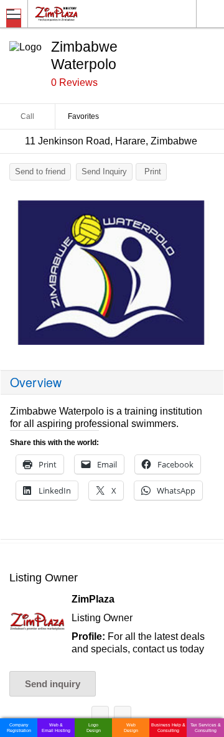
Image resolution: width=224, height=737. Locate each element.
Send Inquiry (104, 171)
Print (152, 171)
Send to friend (40, 171)
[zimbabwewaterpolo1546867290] (112, 272)
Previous (15, 275)
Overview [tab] (36, 382)
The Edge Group (122, 717)
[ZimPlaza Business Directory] (86, 13)
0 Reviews (74, 82)
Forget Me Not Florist (100, 717)
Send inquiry (52, 683)
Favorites (83, 116)
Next (208, 275)
